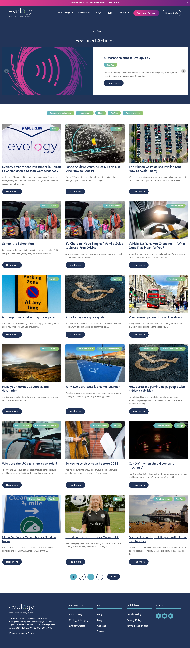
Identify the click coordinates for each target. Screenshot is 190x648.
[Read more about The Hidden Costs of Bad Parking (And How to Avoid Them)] (158, 143)
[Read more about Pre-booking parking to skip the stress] (158, 293)
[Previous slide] (6, 71)
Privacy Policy (134, 620)
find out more (115, 3)
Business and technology (60, 113)
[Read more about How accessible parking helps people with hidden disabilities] (158, 363)
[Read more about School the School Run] (31, 220)
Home (92, 31)
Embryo (31, 633)
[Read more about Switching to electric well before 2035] (94, 440)
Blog (99, 620)
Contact (101, 625)
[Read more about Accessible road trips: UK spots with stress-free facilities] (158, 513)
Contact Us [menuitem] (171, 13)
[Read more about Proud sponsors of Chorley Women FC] (94, 513)
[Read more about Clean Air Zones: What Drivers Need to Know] (31, 513)
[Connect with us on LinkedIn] (164, 616)
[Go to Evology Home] (21, 13)
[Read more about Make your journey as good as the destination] (31, 363)
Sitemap (101, 631)
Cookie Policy (134, 614)
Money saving (85, 113)
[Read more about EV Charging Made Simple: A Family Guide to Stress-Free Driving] (94, 220)
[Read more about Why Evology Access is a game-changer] (94, 363)
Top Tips (110, 65)
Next (113, 576)
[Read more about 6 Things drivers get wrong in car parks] (31, 293)
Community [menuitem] (83, 12)
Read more (114, 83)
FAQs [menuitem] (98, 12)
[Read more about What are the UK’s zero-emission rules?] (31, 440)
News (100, 113)
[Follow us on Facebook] (158, 616)
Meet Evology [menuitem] (63, 12)
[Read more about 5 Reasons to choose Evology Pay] (47, 93)
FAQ (99, 614)
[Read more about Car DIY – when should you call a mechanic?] (158, 440)
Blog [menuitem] (110, 12)
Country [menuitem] (122, 12)
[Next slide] (183, 71)
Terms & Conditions (137, 625)
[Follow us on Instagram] (170, 616)
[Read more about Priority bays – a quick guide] (94, 293)
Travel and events (133, 113)
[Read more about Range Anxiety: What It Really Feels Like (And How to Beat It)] (94, 143)
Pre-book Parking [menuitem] (146, 13)
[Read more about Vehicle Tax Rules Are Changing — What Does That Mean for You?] (158, 220)
